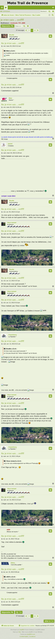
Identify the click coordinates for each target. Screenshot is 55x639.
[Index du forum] (27, 3)
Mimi (10, 98)
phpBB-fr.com (31, 634)
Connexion (6, 11)
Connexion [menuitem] (53, 8)
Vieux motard (11, 222)
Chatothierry (12, 335)
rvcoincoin (14, 23)
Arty (19, 632)
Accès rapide (2, 8)
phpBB (22, 629)
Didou (13, 563)
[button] (26, 30)
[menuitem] (53, 15)
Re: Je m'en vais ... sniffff (12, 43)
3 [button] (34, 30)
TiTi (19, 23)
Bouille (11, 35)
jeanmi (10, 143)
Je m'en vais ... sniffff (12, 19)
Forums (6, 8)
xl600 (23, 23)
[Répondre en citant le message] (50, 36)
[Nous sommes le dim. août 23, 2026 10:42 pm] (49, 15)
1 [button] (29, 30)
